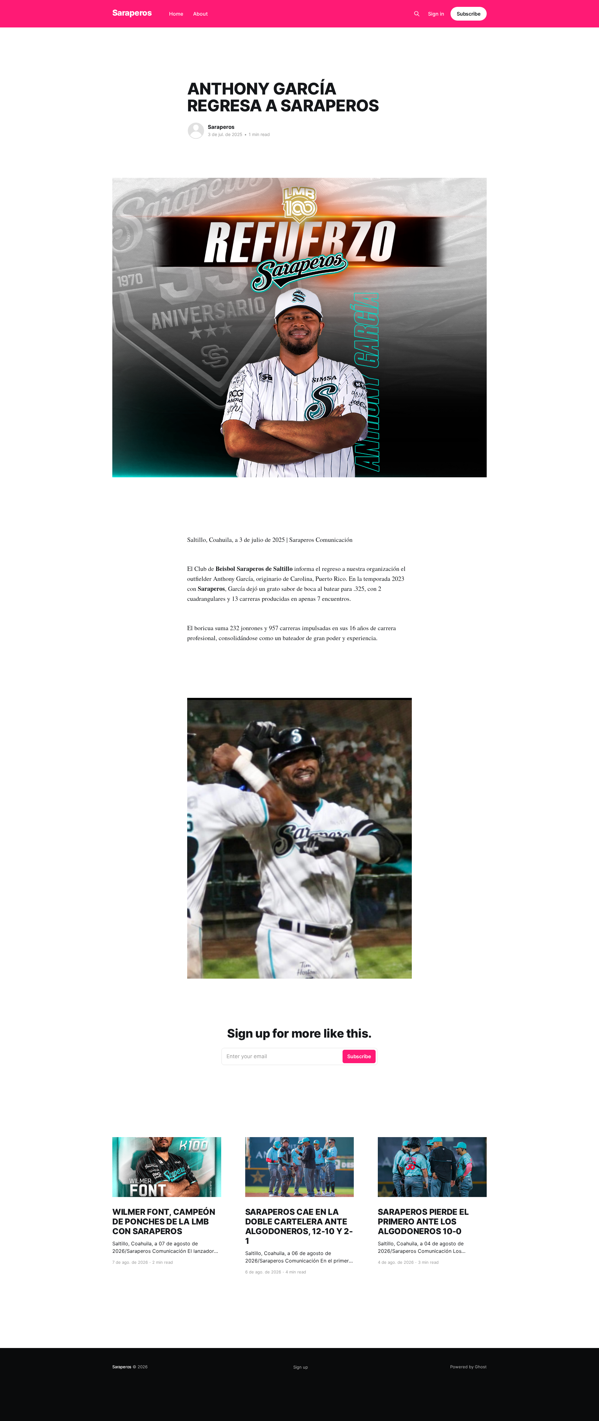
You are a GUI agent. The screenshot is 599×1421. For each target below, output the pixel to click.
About (200, 14)
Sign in (436, 14)
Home (176, 14)
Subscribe (468, 14)
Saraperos (132, 13)
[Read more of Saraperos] (196, 130)
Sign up (300, 1367)
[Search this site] (417, 14)
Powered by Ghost (468, 1366)
